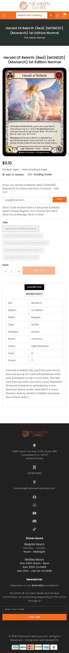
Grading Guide (43, 174)
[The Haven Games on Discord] (34, 521)
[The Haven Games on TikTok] (34, 528)
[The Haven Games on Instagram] (34, 505)
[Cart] (64, 15)
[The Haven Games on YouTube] (34, 513)
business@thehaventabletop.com (34, 488)
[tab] (34, 287)
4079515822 (34, 473)
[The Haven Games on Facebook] (34, 497)
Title (5, 222)
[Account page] (58, 15)
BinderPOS (52, 640)
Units (5, 265)
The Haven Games (34, 37)
